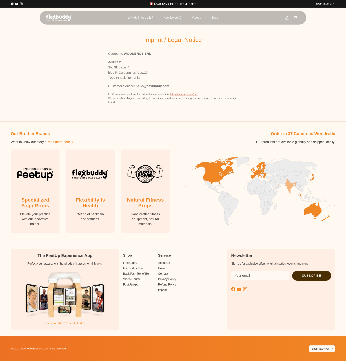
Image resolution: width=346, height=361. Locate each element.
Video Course (132, 279)
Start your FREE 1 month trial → (65, 323)
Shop (214, 17)
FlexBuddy (130, 262)
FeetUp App (130, 284)
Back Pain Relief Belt (136, 273)
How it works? (172, 17)
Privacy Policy (167, 279)
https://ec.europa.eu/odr (184, 94)
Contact (163, 273)
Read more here (58, 142)
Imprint (162, 289)
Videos (196, 17)
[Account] (286, 17)
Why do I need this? (140, 17)
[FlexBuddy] (59, 17)
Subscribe (311, 275)
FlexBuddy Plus (133, 268)
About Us (164, 262)
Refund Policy (167, 284)
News (161, 268)
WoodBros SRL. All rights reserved (46, 348)
